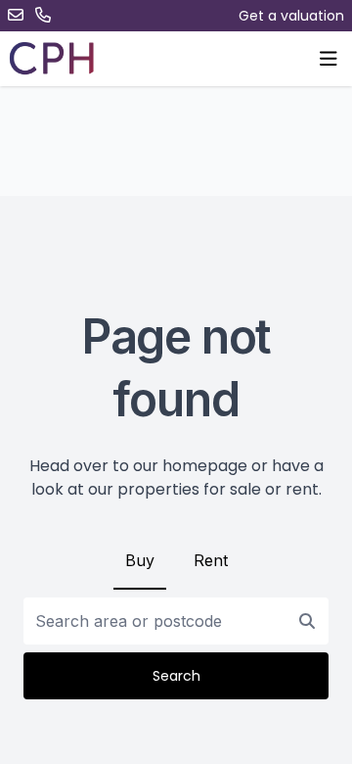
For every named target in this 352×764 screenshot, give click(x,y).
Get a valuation (291, 15)
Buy (139, 560)
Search (176, 676)
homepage (204, 465)
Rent (211, 560)
